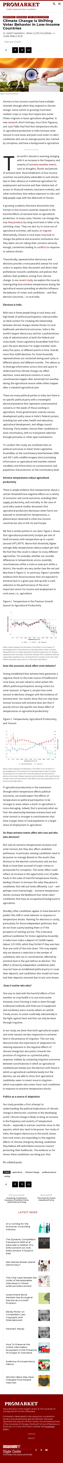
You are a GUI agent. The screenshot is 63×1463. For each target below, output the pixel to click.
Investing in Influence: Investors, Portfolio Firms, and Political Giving (17, 1200)
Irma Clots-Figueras (38, 33)
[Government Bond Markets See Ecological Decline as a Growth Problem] (44, 1298)
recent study (25, 280)
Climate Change (32, 1172)
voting (7, 1176)
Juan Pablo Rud (13, 36)
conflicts (41, 247)
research (12, 122)
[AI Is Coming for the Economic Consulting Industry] (44, 1227)
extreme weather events (42, 164)
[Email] (29, 50)
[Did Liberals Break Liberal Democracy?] (44, 1265)
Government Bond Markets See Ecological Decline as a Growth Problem (19, 1299)
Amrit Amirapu (15, 33)
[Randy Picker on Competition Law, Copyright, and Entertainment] (44, 1315)
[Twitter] (22, 50)
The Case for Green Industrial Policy (46, 1199)
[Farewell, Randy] (44, 1332)
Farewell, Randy (15, 1328)
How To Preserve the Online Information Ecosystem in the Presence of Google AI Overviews (21, 1348)
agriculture (17, 1172)
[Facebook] (15, 50)
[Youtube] (46, 1450)
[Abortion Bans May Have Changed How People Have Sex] (44, 1380)
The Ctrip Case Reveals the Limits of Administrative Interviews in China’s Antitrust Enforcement (21, 1282)
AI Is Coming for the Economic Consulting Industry (18, 1226)
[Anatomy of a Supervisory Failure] (44, 1365)
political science (49, 1172)
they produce (14, 222)
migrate (46, 230)
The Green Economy (38, 17)
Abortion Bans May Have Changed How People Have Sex (20, 1380)
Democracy (9, 17)
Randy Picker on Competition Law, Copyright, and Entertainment (15, 1316)
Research (21, 17)
